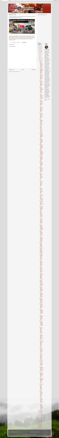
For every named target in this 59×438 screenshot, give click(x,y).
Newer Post (11, 69)
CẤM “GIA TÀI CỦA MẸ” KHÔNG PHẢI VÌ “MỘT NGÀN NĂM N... (41, 357)
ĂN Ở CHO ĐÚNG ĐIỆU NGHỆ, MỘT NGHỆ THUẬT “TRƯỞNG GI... (41, 330)
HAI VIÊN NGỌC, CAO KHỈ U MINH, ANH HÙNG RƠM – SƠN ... (41, 394)
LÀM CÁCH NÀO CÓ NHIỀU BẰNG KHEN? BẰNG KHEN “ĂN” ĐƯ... (41, 276)
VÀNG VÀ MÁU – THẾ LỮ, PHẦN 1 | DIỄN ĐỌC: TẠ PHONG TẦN (41, 270)
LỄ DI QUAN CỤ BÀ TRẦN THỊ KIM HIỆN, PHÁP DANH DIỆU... (41, 208)
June (40, 410)
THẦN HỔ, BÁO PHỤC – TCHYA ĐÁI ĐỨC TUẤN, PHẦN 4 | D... (41, 215)
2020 (39, 420)
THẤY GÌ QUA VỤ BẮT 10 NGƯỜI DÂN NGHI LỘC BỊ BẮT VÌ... (41, 289)
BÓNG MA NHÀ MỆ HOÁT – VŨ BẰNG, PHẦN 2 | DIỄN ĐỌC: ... (41, 164)
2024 (39, 48)
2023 (39, 49)
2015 (39, 426)
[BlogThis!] (23, 42)
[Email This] (22, 42)
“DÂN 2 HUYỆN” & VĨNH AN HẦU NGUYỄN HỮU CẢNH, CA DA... (41, 337)
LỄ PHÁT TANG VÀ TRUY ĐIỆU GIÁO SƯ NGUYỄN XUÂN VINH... (41, 83)
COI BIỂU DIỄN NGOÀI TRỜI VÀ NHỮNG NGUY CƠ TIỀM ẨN (41, 227)
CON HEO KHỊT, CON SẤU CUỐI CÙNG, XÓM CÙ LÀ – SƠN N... (41, 400)
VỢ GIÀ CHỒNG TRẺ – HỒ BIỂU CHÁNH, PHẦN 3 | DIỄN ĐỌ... (41, 103)
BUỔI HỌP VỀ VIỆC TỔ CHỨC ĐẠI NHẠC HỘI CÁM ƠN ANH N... (41, 311)
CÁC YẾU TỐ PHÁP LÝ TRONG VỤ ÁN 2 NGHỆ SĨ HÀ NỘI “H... (41, 363)
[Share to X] (23, 42)
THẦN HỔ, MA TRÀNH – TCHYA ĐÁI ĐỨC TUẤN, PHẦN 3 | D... (41, 221)
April (40, 412)
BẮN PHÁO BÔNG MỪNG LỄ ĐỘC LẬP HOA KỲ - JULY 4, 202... (41, 374)
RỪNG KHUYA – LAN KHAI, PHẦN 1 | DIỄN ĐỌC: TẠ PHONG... (41, 300)
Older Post (34, 69)
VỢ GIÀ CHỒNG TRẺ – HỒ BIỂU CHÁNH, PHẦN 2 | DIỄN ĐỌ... (41, 109)
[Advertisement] (40, 35)
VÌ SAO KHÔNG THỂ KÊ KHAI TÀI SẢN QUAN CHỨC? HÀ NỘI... (41, 122)
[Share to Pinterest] (25, 42)
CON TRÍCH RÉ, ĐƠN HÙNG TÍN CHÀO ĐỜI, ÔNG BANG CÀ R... (41, 369)
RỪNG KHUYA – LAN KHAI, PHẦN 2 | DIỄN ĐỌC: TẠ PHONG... (41, 294)
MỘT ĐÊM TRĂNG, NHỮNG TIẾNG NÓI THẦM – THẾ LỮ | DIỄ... (41, 257)
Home (22, 69)
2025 (39, 47)
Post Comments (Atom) (16, 71)
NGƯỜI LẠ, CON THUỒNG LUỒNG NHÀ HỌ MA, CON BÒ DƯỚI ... (41, 324)
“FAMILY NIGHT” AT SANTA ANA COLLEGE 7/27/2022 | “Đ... (41, 96)
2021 (39, 419)
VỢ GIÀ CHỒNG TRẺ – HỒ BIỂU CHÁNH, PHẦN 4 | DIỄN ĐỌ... (41, 77)
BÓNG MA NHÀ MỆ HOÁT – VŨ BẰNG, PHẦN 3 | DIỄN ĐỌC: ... (41, 158)
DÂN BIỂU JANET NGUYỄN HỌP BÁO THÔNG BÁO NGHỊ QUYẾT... (41, 152)
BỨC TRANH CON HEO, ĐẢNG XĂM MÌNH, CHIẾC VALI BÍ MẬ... (41, 387)
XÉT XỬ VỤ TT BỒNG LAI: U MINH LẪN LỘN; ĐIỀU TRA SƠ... (41, 203)
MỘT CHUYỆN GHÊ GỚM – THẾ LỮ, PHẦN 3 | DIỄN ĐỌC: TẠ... (41, 176)
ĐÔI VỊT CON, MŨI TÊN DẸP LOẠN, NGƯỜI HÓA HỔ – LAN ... (41, 317)
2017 (39, 424)
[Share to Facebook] (24, 42)
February (41, 415)
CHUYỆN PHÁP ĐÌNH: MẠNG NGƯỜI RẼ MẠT (40, 245)
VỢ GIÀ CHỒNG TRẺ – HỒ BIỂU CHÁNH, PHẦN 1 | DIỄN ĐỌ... (41, 116)
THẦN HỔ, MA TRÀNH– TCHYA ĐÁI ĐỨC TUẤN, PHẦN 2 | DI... (41, 233)
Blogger (35, 434)
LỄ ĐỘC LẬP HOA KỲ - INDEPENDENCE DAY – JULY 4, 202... (41, 380)
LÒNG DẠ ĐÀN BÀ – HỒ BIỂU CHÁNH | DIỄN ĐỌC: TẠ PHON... (41, 71)
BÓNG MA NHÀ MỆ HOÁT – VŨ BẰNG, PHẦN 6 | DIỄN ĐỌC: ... (41, 135)
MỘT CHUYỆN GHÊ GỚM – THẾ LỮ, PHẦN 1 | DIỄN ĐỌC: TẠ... (41, 190)
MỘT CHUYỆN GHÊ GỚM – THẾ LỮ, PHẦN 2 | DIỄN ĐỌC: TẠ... (41, 183)
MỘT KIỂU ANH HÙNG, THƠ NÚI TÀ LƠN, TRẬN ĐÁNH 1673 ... (41, 350)
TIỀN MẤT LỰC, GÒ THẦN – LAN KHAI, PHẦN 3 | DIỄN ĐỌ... (41, 306)
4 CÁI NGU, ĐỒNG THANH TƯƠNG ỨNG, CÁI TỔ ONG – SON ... (41, 406)
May (40, 411)
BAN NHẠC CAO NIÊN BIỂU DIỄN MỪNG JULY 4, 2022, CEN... (41, 344)
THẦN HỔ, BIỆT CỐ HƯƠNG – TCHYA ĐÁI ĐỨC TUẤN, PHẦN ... (41, 239)
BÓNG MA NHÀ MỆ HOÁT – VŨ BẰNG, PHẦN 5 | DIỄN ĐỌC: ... (41, 141)
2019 (39, 421)
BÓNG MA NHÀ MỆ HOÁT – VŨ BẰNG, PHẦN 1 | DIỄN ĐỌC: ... (41, 169)
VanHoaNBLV (48, 49)
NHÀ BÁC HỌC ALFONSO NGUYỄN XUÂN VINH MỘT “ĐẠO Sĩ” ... (41, 90)
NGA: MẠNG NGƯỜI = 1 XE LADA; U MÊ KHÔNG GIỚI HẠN (41, 197)
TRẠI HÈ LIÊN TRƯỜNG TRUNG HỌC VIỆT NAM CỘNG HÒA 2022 (41, 65)
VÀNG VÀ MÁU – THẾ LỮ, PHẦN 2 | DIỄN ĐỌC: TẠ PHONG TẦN (41, 263)
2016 (39, 425)
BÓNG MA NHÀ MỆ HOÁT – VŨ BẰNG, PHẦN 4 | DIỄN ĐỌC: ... (41, 147)
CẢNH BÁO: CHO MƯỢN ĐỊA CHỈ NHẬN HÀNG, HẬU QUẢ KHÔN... (41, 250)
